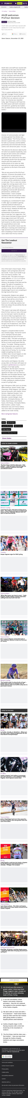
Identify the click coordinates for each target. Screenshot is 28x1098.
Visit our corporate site (13, 1051)
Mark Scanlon (18, 426)
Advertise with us (6, 1082)
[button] (26, 3)
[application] (14, 121)
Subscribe (20, 3)
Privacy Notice (21, 256)
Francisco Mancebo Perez (9, 433)
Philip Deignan (6, 429)
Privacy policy (5, 1069)
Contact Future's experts (8, 1065)
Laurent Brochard (7, 426)
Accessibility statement (7, 1075)
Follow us (16, 34)
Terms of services (19, 255)
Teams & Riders (12, 11)
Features (4, 22)
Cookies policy (5, 1072)
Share (5, 34)
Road (3, 422)
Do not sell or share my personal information (13, 1085)
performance (13, 365)
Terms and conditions (7, 1062)
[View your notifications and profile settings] (15, 3)
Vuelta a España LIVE (15, 7)
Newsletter (23, 34)
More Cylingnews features (9, 414)
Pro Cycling (4, 11)
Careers (4, 1078)
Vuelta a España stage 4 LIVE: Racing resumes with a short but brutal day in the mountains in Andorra (13, 1026)
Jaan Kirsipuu (11, 422)
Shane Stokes (12, 21)
